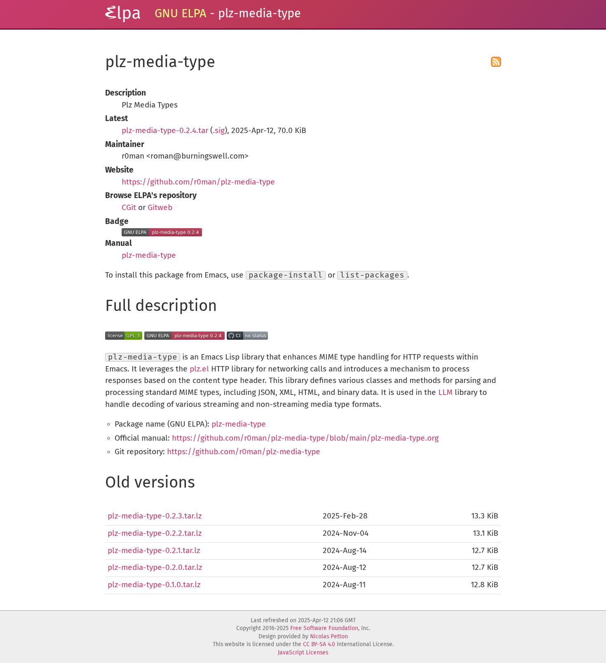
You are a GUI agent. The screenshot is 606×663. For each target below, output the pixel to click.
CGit (129, 208)
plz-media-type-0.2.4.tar (165, 131)
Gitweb (160, 208)
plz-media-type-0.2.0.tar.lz (155, 568)
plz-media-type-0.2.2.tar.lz (155, 533)
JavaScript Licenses (303, 653)
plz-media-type (149, 255)
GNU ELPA (181, 14)
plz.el (199, 369)
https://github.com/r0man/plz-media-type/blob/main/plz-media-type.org (305, 438)
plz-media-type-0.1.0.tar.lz (154, 585)
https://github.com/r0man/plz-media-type (198, 182)
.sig (219, 131)
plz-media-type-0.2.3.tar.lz (155, 516)
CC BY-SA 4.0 (319, 644)
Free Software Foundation (324, 628)
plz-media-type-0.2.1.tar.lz (154, 551)
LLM (445, 393)
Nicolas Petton (329, 637)
